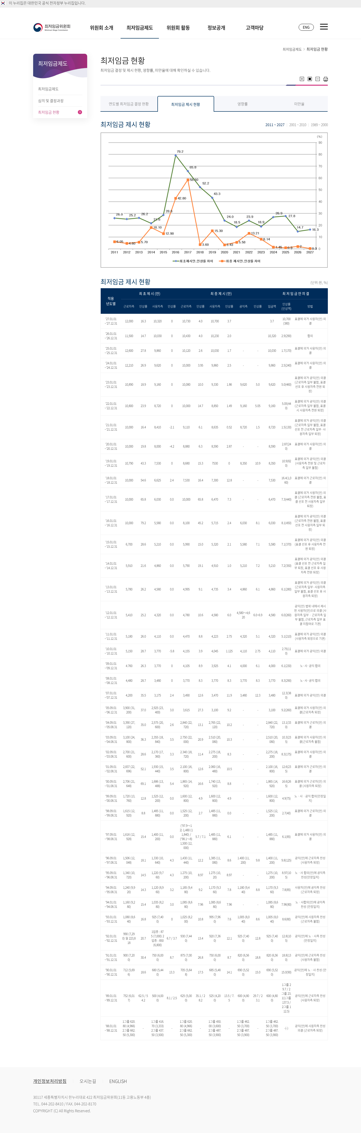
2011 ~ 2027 (275, 124)
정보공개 (216, 27)
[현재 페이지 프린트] (325, 79)
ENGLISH (118, 1081)
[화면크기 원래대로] (310, 79)
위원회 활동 (178, 27)
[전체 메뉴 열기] (324, 26)
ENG (306, 27)
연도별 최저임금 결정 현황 (129, 104)
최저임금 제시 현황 (185, 104)
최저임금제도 (139, 27)
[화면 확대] (302, 79)
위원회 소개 (101, 27)
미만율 (299, 104)
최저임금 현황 (48, 112)
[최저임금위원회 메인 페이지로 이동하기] (51, 27)
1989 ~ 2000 (319, 124)
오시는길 (88, 1081)
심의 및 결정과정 (51, 100)
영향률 (242, 104)
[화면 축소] (318, 79)
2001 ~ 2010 (297, 124)
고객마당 (255, 27)
